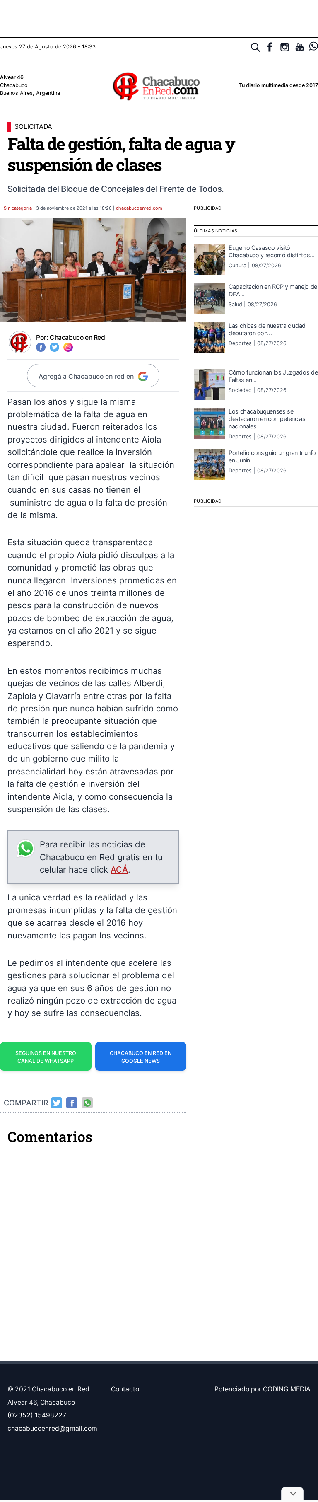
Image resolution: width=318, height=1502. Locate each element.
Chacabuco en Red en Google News (140, 1057)
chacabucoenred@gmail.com (52, 1428)
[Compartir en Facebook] (72, 1103)
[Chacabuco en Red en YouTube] (299, 47)
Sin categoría (18, 208)
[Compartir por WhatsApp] (87, 1103)
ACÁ (119, 869)
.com (139, 208)
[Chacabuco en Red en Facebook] (269, 47)
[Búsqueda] (255, 47)
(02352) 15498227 (36, 1415)
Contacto (125, 1389)
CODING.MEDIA (287, 1389)
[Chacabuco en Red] (159, 86)
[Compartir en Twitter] (56, 1103)
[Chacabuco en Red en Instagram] (284, 47)
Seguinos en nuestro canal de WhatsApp (45, 1057)
